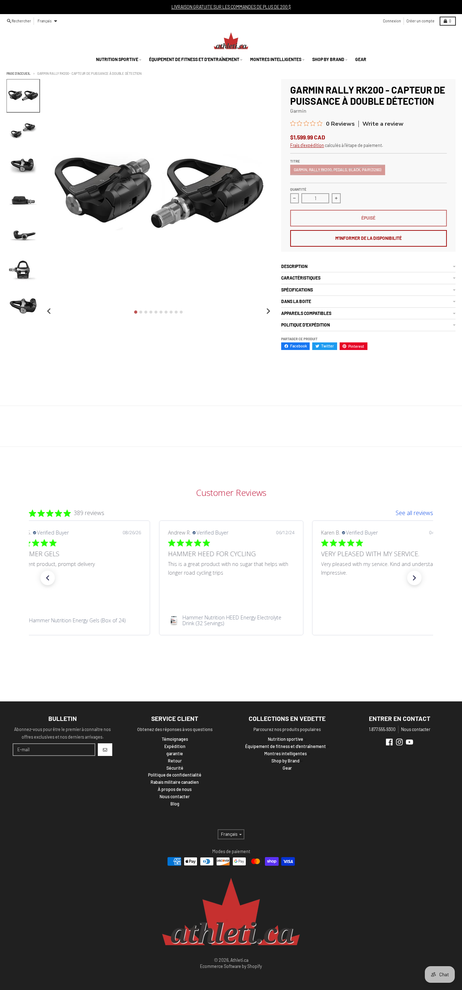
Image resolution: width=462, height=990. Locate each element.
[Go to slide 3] (145, 312)
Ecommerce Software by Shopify (231, 966)
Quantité (298, 189)
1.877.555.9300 (382, 729)
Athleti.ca (239, 960)
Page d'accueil (18, 73)
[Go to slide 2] (140, 312)
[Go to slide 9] (176, 312)
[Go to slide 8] (171, 312)
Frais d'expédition (307, 145)
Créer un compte (420, 20)
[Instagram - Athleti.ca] (399, 742)
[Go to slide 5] (155, 312)
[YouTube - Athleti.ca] (409, 742)
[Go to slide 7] (166, 312)
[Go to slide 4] (150, 312)
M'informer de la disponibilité (368, 238)
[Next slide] (268, 311)
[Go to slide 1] (136, 312)
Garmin (298, 111)
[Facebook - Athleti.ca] (389, 742)
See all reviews (414, 513)
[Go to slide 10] (181, 312)
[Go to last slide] (49, 311)
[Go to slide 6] (161, 312)
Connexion (392, 20)
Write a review (383, 124)
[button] (47, 578)
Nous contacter (415, 729)
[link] (78, 620)
